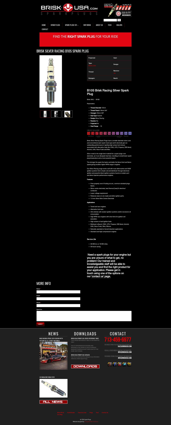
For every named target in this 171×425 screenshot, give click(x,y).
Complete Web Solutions (91, 421)
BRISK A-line (92, 65)
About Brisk (60, 412)
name (39, 289)
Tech (97, 412)
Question (39, 309)
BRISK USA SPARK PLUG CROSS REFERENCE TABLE (85, 338)
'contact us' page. (101, 276)
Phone (39, 302)
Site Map (59, 414)
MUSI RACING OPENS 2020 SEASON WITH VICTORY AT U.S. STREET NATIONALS (51, 339)
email (38, 296)
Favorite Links (82, 412)
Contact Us (105, 412)
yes (115, 73)
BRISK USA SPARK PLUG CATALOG (80, 355)
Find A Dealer (71, 412)
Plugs (91, 412)
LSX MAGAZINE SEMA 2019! (47, 377)
